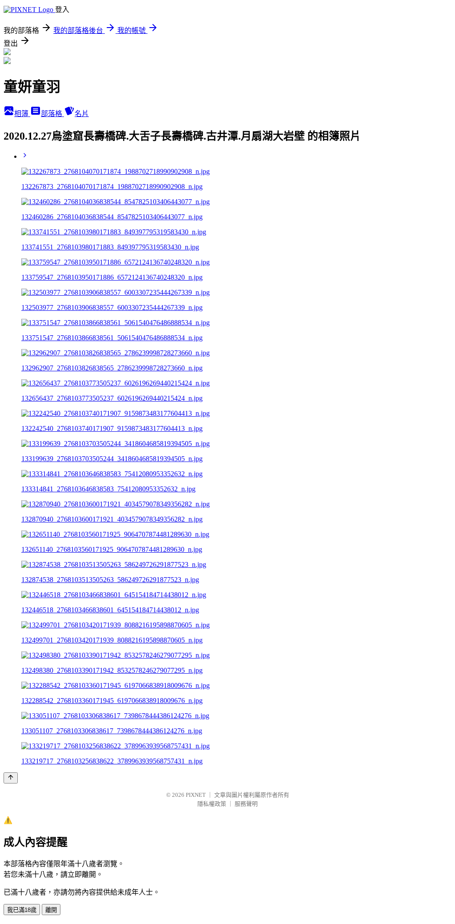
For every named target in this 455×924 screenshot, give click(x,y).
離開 (51, 910)
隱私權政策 (211, 803)
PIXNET (196, 794)
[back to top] (11, 777)
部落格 (52, 113)
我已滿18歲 (21, 910)
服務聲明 (246, 803)
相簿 (22, 113)
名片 (82, 113)
